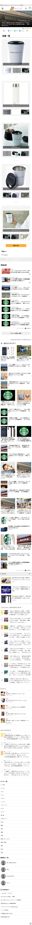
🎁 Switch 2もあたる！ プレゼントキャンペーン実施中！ (12, 5)
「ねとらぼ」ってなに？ (7, 893)
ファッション (4, 20)
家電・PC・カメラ (5, 839)
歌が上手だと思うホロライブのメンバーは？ (16, 700)
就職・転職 (3, 842)
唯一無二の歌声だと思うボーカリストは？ (16, 713)
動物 (2, 825)
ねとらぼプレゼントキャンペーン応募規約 (11, 900)
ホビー (2, 808)
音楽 (2, 852)
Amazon (5, 255)
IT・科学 (3, 784)
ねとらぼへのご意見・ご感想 (8, 896)
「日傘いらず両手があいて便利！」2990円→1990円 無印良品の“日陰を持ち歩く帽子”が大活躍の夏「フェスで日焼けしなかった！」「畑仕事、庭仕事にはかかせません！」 (19, 614)
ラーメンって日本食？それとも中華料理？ (16, 707)
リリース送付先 (4, 910)
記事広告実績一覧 (5, 917)
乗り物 (2, 815)
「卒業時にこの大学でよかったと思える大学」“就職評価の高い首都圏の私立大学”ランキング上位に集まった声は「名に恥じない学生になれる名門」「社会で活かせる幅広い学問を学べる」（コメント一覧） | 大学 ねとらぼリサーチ (17, 748)
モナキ (8, 883)
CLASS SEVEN (10, 876)
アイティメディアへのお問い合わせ (9, 906)
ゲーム (2, 795)
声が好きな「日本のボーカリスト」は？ (15, 693)
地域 (2, 835)
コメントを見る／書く (16, 333)
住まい (2, 822)
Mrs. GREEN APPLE (11, 862)
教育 (2, 845)
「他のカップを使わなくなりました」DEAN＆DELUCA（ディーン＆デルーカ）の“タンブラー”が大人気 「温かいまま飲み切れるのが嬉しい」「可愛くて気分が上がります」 (16, 24)
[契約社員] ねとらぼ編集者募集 (8, 903)
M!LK (8, 869)
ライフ (2, 812)
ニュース (3, 801)
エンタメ (3, 788)
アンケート (3, 688)
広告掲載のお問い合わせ (7, 913)
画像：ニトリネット (16, 105)
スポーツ (3, 798)
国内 (2, 828)
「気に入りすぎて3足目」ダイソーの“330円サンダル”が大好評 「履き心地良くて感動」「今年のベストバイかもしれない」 (20, 620)
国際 (2, 832)
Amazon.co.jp (17, 64)
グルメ (2, 791)
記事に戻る (16, 245)
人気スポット (4, 818)
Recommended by (21, 328)
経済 (2, 849)
